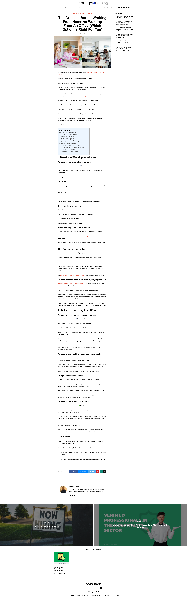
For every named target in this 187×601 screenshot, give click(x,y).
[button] (101, 588)
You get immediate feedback (68, 149)
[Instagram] (92, 584)
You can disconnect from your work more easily (73, 147)
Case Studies (107, 8)
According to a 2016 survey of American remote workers (72, 283)
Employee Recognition (61, 8)
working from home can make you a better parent (72, 275)
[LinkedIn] (95, 584)
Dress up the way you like (67, 136)
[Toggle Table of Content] (86, 130)
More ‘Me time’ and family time (68, 140)
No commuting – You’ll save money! (70, 138)
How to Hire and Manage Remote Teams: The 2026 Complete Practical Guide (122, 42)
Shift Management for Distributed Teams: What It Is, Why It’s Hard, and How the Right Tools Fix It (124, 49)
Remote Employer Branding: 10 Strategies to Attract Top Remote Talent (124, 29)
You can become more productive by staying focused (74, 142)
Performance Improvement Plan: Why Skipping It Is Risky (124, 16)
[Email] (99, 584)
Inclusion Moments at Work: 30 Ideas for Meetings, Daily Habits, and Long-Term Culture (124, 22)
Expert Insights (98, 8)
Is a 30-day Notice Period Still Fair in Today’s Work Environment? (59, 568)
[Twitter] (90, 584)
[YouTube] (97, 584)
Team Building (72, 8)
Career (72, 13)
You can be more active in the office (70, 151)
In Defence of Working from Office (67, 144)
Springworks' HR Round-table (85, 13)
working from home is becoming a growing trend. (76, 96)
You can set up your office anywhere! (70, 134)
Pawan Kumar (74, 487)
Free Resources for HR (84, 8)
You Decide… (63, 153)
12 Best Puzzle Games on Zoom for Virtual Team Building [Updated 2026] (124, 35)
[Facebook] (87, 584)
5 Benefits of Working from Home (67, 132)
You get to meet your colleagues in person (71, 145)
